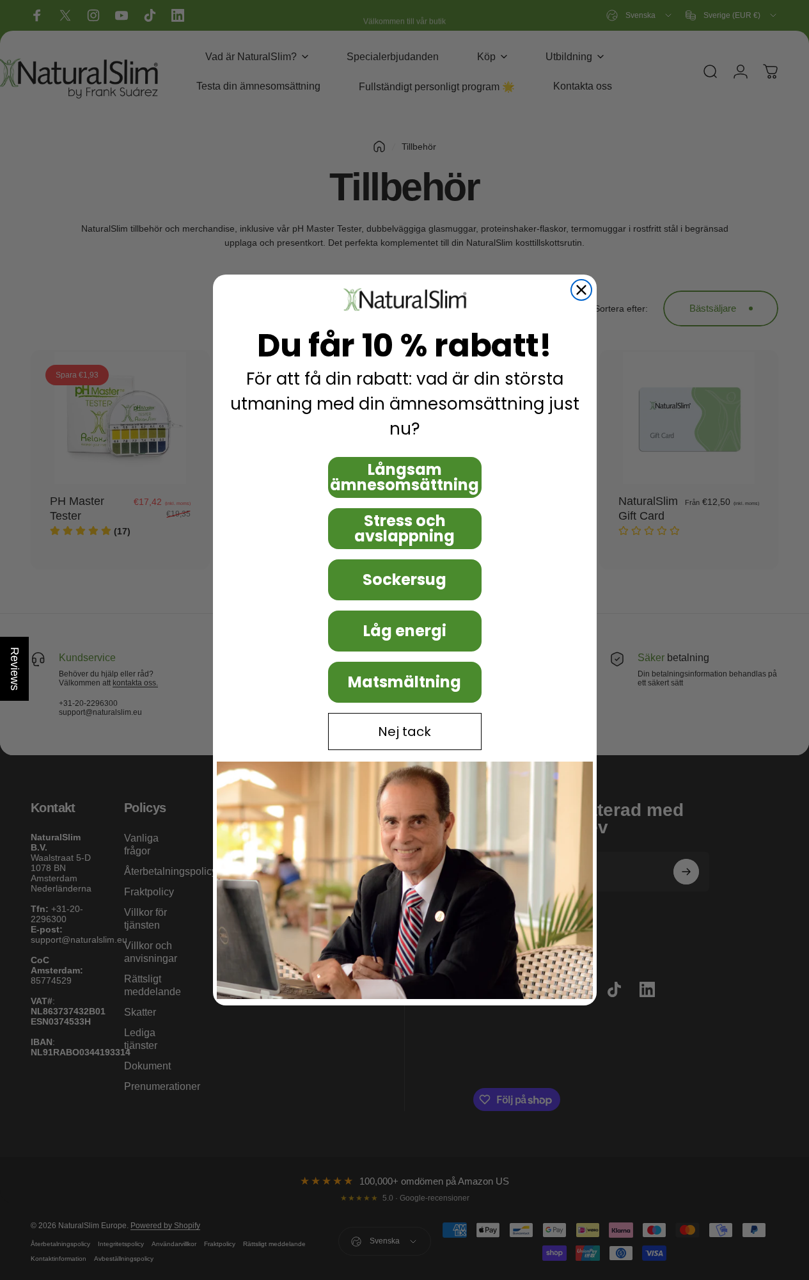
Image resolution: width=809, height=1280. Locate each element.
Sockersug (404, 579)
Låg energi (404, 630)
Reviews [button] (14, 669)
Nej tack (404, 731)
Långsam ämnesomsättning (404, 477)
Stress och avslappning (404, 528)
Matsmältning (404, 681)
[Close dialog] (581, 290)
